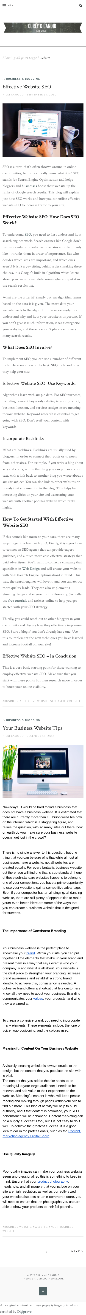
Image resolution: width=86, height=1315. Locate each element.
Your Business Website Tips (32, 728)
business (11, 701)
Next (76, 1251)
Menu (12, 5)
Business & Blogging (23, 78)
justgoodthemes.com (49, 1278)
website (75, 701)
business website (17, 1226)
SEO (62, 701)
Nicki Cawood (13, 94)
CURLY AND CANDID (47, 1275)
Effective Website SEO (27, 86)
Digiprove (24, 1311)
